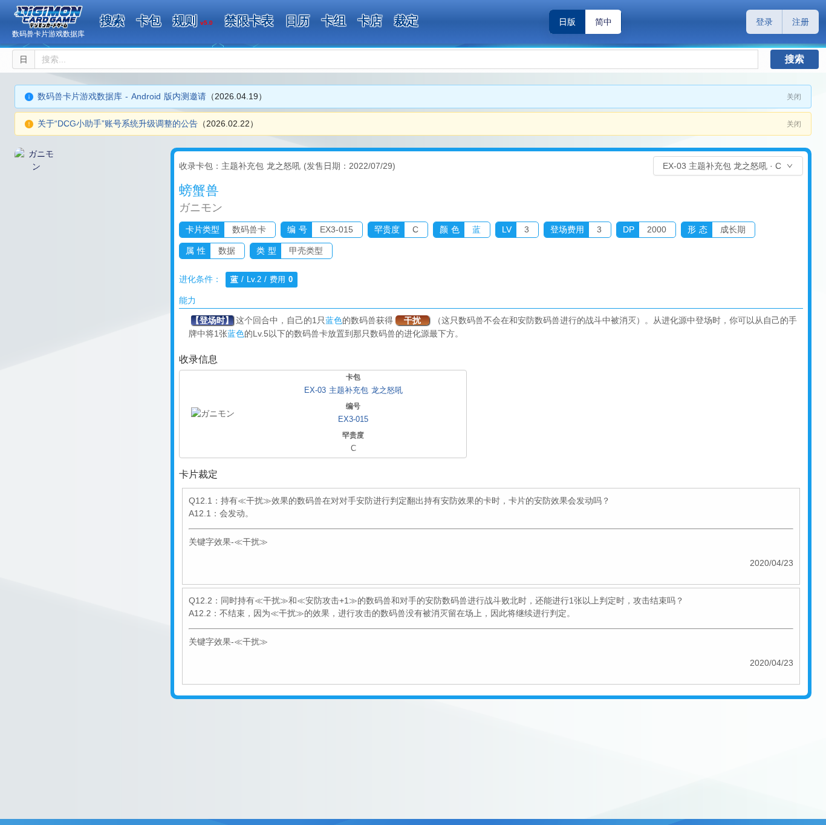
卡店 (370, 20)
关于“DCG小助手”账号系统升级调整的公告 (117, 123)
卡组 (334, 20)
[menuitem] (112, 21)
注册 (800, 22)
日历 (297, 20)
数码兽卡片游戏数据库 (48, 34)
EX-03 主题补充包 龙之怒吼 (353, 390)
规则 (193, 20)
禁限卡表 (249, 20)
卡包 (149, 20)
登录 (764, 22)
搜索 (112, 20)
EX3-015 (353, 419)
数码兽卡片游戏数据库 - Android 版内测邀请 (121, 96)
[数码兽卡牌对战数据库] (48, 17)
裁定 (406, 20)
